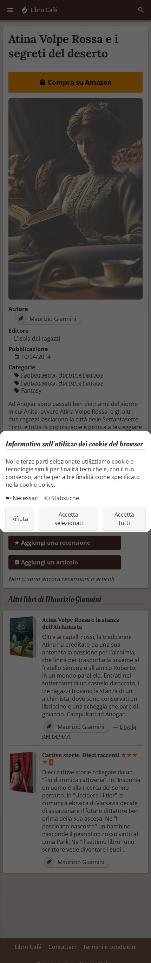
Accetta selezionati (68, 519)
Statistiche (64, 498)
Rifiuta (19, 519)
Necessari (25, 498)
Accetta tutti (124, 519)
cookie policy (37, 485)
